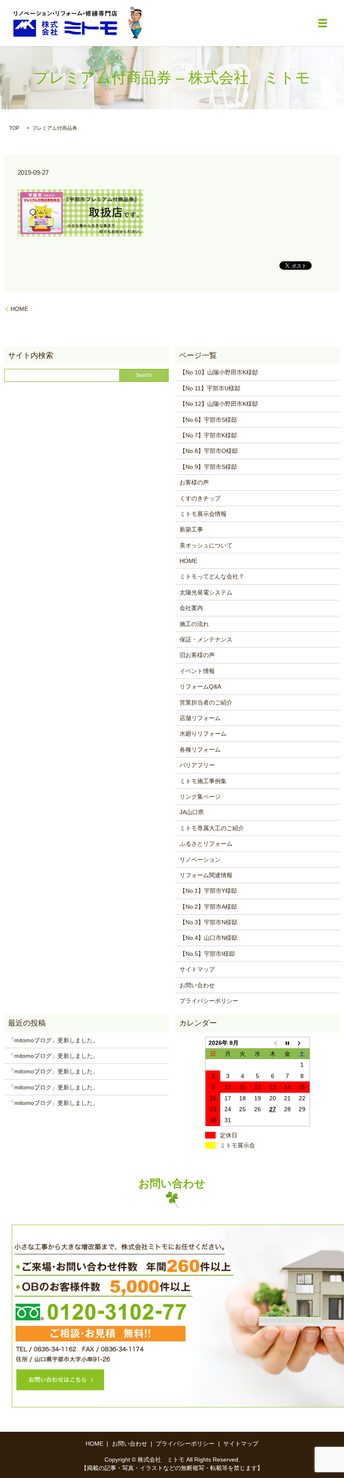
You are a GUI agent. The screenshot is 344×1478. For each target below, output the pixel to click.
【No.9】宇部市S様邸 (208, 466)
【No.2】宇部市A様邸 (208, 906)
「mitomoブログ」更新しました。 (53, 1040)
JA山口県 (192, 812)
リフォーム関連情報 (206, 875)
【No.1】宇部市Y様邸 (208, 890)
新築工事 (191, 529)
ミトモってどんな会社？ (212, 576)
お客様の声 (194, 482)
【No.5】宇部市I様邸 (207, 953)
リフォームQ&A (200, 686)
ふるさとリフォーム (206, 843)
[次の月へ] (302, 1042)
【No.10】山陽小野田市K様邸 (219, 372)
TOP (14, 128)
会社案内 (191, 608)
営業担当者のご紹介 (206, 702)
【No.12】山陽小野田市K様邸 (219, 403)
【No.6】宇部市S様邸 (208, 419)
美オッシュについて (206, 545)
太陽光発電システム (206, 592)
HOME (19, 308)
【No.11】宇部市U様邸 (210, 388)
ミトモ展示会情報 (203, 513)
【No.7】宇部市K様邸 (208, 435)
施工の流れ (194, 624)
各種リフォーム (200, 749)
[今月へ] (287, 1042)
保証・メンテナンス (206, 639)
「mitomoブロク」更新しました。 (53, 1087)
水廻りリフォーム (203, 733)
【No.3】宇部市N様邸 (208, 922)
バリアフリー (197, 765)
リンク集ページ (200, 796)
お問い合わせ (197, 985)
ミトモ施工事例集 (203, 781)
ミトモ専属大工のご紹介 (212, 828)
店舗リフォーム (200, 718)
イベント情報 (197, 671)
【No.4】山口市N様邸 (208, 937)
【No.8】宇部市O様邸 (209, 450)
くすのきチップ (200, 498)
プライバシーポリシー (209, 1000)
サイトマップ (197, 969)
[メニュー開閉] (322, 23)
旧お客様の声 (197, 655)
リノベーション (200, 859)
